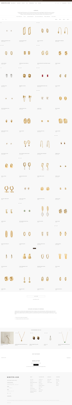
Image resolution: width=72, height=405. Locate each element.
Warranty (40, 391)
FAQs (40, 388)
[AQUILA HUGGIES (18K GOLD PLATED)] (45, 32)
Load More (36, 296)
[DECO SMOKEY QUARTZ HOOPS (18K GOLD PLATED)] (27, 145)
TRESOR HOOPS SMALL (41, 198)
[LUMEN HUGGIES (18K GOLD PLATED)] (63, 235)
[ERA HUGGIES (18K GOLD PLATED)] (63, 100)
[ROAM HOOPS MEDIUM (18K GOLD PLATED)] (9, 235)
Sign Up (36, 364)
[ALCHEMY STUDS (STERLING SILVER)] (9, 77)
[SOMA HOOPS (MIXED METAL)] (63, 213)
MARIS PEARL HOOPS (40, 176)
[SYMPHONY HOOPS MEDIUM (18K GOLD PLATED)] (27, 55)
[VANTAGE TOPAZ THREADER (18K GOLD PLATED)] (45, 145)
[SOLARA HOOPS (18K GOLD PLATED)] (27, 280)
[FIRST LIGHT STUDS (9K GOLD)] (27, 190)
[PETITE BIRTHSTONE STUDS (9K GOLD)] (27, 213)
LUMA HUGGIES (3, 63)
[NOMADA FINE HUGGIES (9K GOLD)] (45, 258)
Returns (40, 382)
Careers (31, 385)
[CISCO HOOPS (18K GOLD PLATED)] (27, 122)
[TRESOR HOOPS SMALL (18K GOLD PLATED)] (45, 190)
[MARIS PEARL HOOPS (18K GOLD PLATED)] (45, 168)
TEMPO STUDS (57, 176)
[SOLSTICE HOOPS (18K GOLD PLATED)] (45, 213)
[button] (67, 330)
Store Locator (50, 382)
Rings (57, 382)
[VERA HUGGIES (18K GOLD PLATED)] (63, 55)
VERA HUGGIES (57, 63)
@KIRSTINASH (4, 357)
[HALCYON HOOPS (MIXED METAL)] (9, 258)
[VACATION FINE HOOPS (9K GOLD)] (27, 168)
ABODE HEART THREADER (59, 40)
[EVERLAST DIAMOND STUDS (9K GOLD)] (9, 32)
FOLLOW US (68, 357)
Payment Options (41, 385)
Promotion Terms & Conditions (33, 392)
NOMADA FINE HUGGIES (41, 266)
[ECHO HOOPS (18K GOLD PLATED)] (63, 258)
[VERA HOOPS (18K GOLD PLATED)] (9, 280)
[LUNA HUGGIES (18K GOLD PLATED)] (63, 122)
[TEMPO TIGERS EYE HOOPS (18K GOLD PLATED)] (36, 338)
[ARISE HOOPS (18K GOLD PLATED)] (9, 213)
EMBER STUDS (57, 153)
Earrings (57, 379)
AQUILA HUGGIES (40, 40)
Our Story (31, 379)
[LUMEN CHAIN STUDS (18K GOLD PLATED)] (27, 100)
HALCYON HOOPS (4, 266)
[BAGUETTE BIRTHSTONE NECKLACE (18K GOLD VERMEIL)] (64, 338)
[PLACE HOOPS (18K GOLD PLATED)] (63, 77)
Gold (3, 19)
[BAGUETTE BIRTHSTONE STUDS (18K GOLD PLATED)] (45, 77)
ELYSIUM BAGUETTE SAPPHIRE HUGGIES (43, 63)
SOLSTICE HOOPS (40, 221)
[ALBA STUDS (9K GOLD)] (45, 100)
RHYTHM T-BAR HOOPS (5, 198)
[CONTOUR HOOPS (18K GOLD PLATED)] (27, 235)
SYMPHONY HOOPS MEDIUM (23, 63)
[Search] (56, 3)
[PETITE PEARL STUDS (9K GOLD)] (9, 145)
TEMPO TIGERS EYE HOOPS (34, 344)
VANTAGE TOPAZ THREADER (41, 153)
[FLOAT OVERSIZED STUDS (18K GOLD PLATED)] (27, 258)
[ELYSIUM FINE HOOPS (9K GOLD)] (27, 32)
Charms (57, 385)
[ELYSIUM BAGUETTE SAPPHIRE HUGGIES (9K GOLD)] (45, 55)
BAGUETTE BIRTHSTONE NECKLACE (64, 344)
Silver (6, 19)
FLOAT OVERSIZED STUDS (23, 266)
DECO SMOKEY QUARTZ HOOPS (24, 153)
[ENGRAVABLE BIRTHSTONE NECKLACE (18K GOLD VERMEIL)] (21, 338)
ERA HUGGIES (57, 108)
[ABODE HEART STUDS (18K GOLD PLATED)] (9, 122)
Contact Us (41, 379)
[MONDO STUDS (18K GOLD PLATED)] (63, 190)
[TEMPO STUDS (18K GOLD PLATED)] (63, 168)
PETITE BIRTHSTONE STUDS (23, 221)
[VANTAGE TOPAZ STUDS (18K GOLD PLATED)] (45, 235)
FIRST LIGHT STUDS (22, 198)
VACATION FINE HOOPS (23, 176)
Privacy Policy (32, 388)
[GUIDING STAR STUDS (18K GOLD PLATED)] (45, 122)
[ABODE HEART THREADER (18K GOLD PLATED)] (63, 32)
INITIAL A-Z (46, 344)
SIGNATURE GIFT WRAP (4, 344)
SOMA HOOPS (57, 221)
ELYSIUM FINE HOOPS (22, 40)
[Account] (58, 3)
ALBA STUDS (39, 108)
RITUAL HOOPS (3, 176)
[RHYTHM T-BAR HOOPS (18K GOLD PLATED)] (9, 190)
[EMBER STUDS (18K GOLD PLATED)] (63, 145)
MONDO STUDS (57, 198)
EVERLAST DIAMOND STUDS (5, 40)
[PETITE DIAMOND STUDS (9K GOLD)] (9, 100)
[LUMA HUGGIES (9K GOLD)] (9, 55)
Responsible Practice (33, 382)
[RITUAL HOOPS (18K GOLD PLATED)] (9, 168)
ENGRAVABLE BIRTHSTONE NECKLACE (21, 344)
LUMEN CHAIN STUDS (22, 108)
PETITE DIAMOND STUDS (5, 108)
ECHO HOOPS (57, 266)
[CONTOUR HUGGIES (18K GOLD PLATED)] (63, 280)
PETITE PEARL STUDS (4, 153)
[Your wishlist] (60, 3)
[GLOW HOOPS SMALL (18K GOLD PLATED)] (45, 280)
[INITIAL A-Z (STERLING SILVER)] (50, 338)
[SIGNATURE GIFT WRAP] (7, 338)
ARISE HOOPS (3, 221)
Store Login (49, 379)
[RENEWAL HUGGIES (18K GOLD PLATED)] (27, 77)
